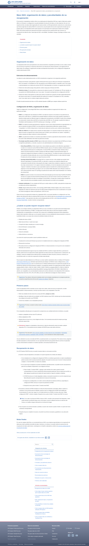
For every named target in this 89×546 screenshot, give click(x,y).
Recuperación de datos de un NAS (42, 488)
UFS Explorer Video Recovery (14, 536)
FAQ (53, 531)
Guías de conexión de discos (41, 472)
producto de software (43, 279)
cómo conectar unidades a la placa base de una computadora (46, 332)
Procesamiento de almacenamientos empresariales (43, 469)
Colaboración (55, 539)
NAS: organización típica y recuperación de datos (44, 500)
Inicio (18, 11)
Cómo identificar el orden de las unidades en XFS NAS (44, 504)
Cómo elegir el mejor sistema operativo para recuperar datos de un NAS (44, 492)
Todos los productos (12, 539)
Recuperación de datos (25, 49)
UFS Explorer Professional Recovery (15, 528)
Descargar (69, 6)
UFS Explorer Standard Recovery (15, 533)
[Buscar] (52, 444)
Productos (10, 6)
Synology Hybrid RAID (22, 200)
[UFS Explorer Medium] (73, 535)
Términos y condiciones (12, 544)
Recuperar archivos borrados (34, 528)
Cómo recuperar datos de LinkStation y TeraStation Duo (43, 517)
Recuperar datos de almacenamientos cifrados (38, 533)
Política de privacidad (28, 544)
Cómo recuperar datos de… (41, 465)
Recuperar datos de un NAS (34, 531)
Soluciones (37, 6)
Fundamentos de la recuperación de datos (44, 451)
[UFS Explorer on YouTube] (77, 535)
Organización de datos (25, 42)
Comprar (78, 6)
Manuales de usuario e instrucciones (43, 477)
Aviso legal (21, 544)
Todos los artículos (32, 539)
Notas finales (23, 52)
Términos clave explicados (41, 480)
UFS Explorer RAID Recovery (23, 261)
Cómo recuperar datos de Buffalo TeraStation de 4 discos (42, 513)
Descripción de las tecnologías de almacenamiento (42, 454)
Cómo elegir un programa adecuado (35, 536)
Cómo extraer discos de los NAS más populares (43, 496)
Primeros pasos (23, 47)
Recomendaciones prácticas (41, 475)
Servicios (20, 6)
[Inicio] (19, 2)
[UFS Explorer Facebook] (69, 535)
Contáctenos (54, 533)
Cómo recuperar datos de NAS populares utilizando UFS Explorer (44, 509)
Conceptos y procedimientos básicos (43, 462)
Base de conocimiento (48, 6)
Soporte (27, 6)
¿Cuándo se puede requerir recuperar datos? (30, 44)
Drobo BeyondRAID (61, 198)
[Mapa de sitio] (74, 2)
